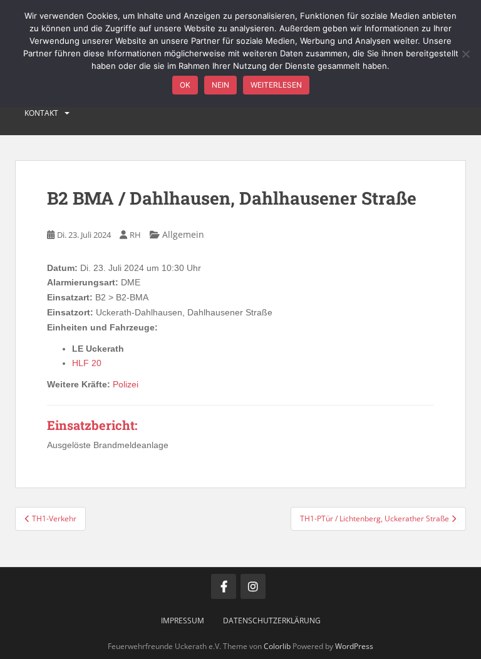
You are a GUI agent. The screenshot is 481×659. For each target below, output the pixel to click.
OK (185, 84)
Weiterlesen (276, 84)
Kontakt (41, 113)
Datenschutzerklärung (272, 620)
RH (135, 234)
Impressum (182, 620)
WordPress (354, 646)
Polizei (125, 384)
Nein (220, 84)
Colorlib (277, 646)
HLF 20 (86, 363)
